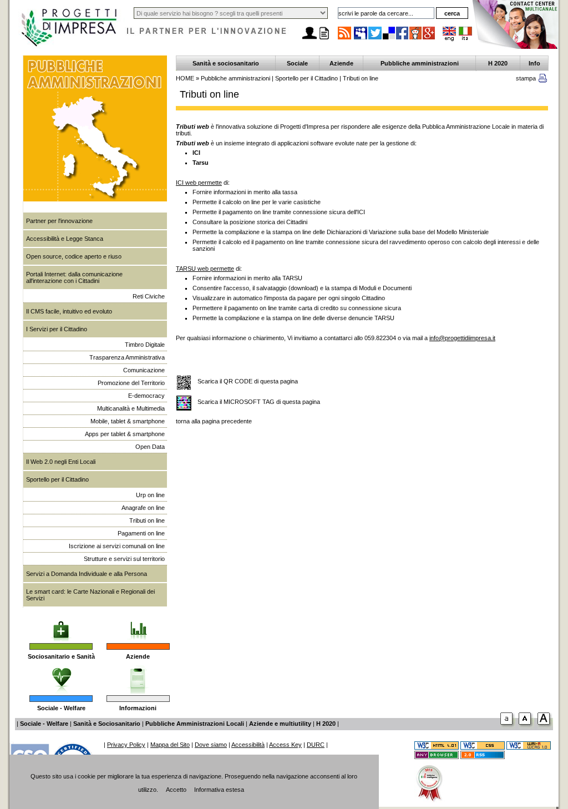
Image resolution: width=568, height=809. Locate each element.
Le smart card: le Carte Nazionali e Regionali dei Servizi (90, 594)
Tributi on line (147, 520)
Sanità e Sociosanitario (106, 723)
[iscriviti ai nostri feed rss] (344, 39)
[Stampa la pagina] (324, 39)
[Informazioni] (137, 676)
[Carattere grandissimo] (545, 727)
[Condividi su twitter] (375, 39)
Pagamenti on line (141, 533)
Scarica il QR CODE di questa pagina (247, 381)
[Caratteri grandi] (526, 727)
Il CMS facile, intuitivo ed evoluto (69, 311)
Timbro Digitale (145, 344)
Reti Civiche (149, 296)
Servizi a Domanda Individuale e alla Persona (86, 573)
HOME (185, 78)
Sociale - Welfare (61, 708)
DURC (315, 744)
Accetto (176, 789)
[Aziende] (137, 624)
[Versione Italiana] (465, 39)
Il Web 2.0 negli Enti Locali (60, 461)
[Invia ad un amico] (309, 39)
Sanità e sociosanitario (225, 63)
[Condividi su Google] (429, 39)
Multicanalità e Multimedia (131, 408)
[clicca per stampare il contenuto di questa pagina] (543, 80)
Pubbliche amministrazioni (420, 63)
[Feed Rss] (482, 757)
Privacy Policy (126, 744)
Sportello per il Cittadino (57, 479)
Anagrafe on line (143, 507)
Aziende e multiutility (280, 723)
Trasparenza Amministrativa (127, 357)
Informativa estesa (219, 789)
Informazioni (137, 708)
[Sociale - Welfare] (61, 676)
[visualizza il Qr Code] (184, 383)
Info (534, 63)
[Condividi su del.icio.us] (389, 39)
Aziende (138, 656)
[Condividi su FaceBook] (402, 39)
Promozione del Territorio (131, 383)
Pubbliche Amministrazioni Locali (194, 723)
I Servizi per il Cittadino (56, 329)
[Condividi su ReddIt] (416, 39)
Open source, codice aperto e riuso (73, 256)
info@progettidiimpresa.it (462, 338)
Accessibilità (248, 744)
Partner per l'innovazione (59, 221)
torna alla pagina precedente (214, 421)
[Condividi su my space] (361, 39)
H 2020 (498, 63)
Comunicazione (144, 370)
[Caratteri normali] (507, 727)
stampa (526, 78)
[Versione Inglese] (449, 39)
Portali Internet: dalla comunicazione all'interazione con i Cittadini (74, 277)
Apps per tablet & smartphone (125, 434)
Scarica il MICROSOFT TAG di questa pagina (258, 401)
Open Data (150, 446)
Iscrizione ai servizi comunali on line (117, 546)
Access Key (285, 744)
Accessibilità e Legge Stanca (64, 238)
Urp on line (150, 495)
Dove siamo (211, 744)
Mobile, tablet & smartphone (127, 421)
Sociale (297, 63)
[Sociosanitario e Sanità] (61, 624)
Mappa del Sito (170, 744)
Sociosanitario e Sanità (61, 656)
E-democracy (146, 395)
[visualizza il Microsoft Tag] (184, 403)
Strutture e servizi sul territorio (124, 558)
